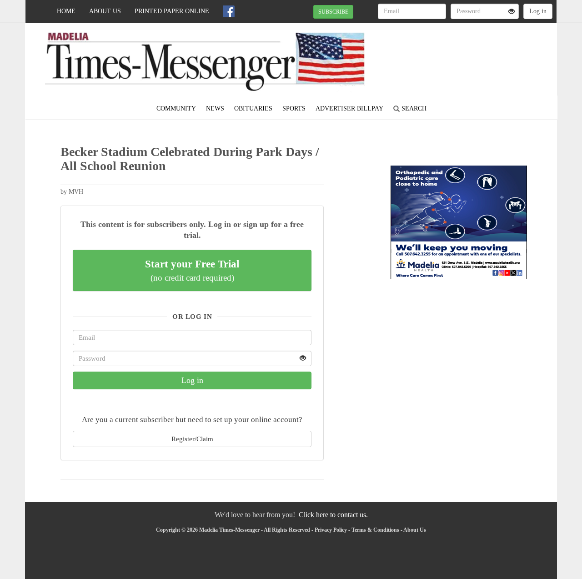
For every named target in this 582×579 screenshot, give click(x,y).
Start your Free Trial (192, 270)
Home (66, 11)
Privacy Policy (331, 530)
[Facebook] (228, 11)
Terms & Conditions (375, 530)
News (215, 108)
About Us (105, 11)
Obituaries (253, 108)
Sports (294, 108)
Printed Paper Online (172, 11)
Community (176, 108)
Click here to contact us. (333, 515)
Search (413, 108)
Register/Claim (192, 439)
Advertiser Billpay (349, 108)
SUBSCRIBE (333, 12)
